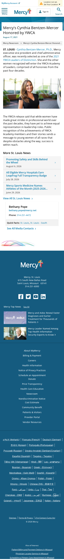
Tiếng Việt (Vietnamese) (16, 461)
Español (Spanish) (21, 456)
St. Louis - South (38, 222)
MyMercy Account (10, 3)
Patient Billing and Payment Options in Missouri (32, 549)
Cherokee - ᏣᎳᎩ (13, 495)
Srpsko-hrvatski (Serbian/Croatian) (42, 450)
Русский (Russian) (13, 450)
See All (26, 307)
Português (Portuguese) (41, 445)
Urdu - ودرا (33, 489)
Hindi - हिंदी (36, 461)
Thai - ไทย (47, 489)
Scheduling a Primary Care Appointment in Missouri (32, 557)
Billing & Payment (32, 355)
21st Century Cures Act (45, 518)
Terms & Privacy (26, 518)
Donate (32, 378)
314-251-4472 (24, 215)
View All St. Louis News (17, 198)
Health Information (32, 365)
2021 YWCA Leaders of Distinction (31, 58)
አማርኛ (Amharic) (11, 439)
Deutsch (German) (52, 439)
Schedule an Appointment (32, 375)
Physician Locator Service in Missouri (32, 553)
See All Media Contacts (20, 228)
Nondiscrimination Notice (32, 398)
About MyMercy (32, 350)
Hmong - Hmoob (18, 484)
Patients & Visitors (32, 412)
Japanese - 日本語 (32, 500)
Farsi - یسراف (19, 489)
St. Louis (24, 222)
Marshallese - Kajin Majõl (21, 473)
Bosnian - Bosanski (21, 467)
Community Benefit (32, 407)
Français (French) (31, 439)
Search (58, 14)
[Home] (22, 11)
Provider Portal (32, 417)
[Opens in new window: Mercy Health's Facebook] (20, 296)
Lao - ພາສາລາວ (52, 461)
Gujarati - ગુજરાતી (12, 500)
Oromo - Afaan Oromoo (23, 478)
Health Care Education (32, 388)
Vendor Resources (32, 422)
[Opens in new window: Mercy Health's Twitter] (28, 296)
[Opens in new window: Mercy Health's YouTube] (35, 296)
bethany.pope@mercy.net (23, 210)
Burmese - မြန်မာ (50, 495)
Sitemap (13, 518)
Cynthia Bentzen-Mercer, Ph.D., (35, 49)
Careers (32, 360)
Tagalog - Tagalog (42, 456)
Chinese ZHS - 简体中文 (42, 484)
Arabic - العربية (32, 495)
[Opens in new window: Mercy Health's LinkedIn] (43, 296)
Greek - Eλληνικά (43, 467)
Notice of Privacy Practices (32, 370)
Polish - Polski (45, 478)
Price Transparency (32, 383)
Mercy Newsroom (10, 43)
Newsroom (32, 393)
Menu (4, 13)
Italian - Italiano (52, 500)
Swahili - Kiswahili (46, 473)
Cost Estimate (32, 402)
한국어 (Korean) (18, 445)
